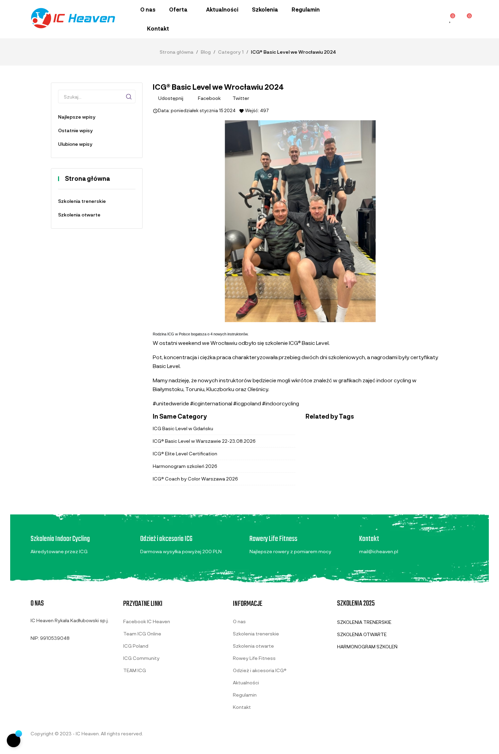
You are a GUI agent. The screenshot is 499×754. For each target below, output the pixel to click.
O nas (239, 621)
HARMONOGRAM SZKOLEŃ (367, 646)
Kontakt (242, 707)
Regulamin (245, 695)
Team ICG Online (142, 633)
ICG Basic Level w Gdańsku (183, 428)
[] (13, 740)
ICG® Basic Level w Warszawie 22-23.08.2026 (204, 441)
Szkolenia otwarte (79, 214)
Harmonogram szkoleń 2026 (185, 466)
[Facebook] (33, 654)
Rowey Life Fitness (254, 658)
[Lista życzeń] (450, 19)
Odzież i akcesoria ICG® (260, 670)
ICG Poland (135, 646)
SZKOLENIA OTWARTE (362, 634)
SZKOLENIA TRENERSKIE (364, 622)
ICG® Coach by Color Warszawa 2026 (195, 478)
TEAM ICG (134, 670)
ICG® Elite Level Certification (185, 453)
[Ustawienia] (435, 19)
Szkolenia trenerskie (82, 201)
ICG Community (141, 658)
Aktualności (246, 682)
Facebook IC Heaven (146, 621)
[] (128, 96)
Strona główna (87, 178)
